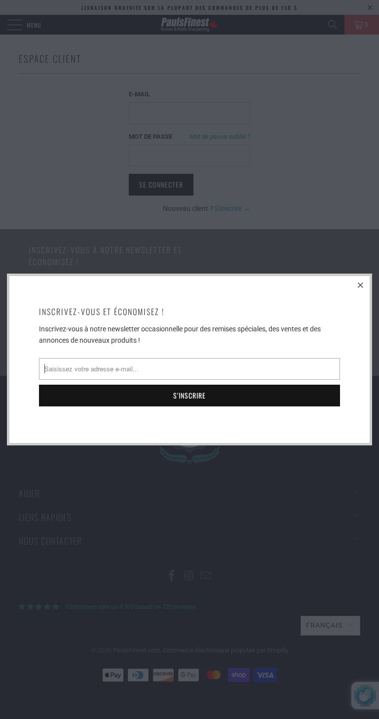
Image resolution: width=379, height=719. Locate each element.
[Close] (361, 285)
